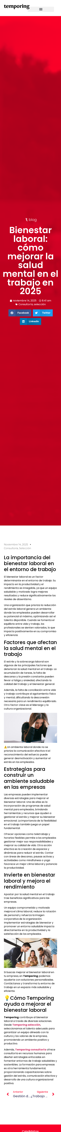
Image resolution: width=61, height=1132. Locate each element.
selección (40, 304)
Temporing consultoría (30, 1049)
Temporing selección (26, 1025)
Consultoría (25, 304)
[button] (41, 9)
